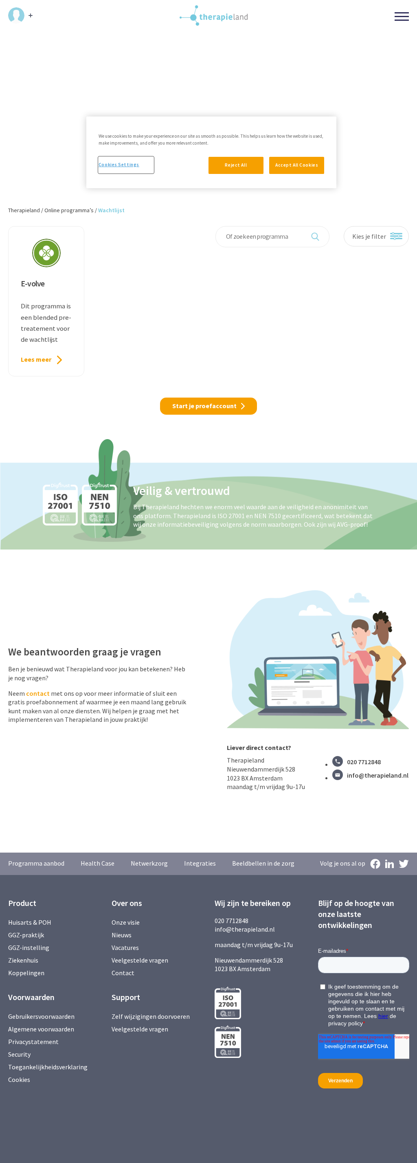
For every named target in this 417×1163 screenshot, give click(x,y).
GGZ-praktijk (26, 935)
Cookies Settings (119, 164)
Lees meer (36, 359)
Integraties (200, 863)
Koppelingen (26, 973)
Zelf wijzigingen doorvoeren (151, 1016)
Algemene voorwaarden (41, 1029)
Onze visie (126, 922)
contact (38, 693)
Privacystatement (33, 1042)
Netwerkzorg (149, 863)
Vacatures (125, 947)
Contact (123, 973)
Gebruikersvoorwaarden (41, 1016)
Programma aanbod (36, 863)
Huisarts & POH (29, 922)
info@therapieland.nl (377, 775)
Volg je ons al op (342, 863)
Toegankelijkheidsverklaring (48, 1067)
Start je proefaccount (204, 406)
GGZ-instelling (28, 947)
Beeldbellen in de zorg (263, 863)
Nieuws (122, 935)
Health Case (97, 863)
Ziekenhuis (23, 960)
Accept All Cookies (296, 165)
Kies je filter (369, 236)
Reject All (236, 165)
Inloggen (20, 15)
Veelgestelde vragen (140, 960)
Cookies (19, 1079)
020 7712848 (364, 762)
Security (19, 1054)
